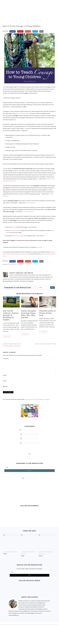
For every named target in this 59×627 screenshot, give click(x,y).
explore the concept (18, 235)
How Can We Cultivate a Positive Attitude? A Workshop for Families (11, 315)
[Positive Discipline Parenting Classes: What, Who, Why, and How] (29, 302)
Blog (9, 264)
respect (18, 113)
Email (5, 381)
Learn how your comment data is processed (37, 399)
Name (5, 375)
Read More (7, 336)
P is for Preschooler (28, 211)
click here (39, 247)
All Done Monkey (30, 202)
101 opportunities (15, 230)
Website (5, 386)
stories (14, 227)
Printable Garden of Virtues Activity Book (47, 313)
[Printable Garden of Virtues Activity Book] (47, 302)
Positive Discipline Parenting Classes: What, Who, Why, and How (28, 314)
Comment (5, 358)
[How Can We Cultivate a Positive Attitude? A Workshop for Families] (11, 302)
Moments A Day (29, 10)
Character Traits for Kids (15, 264)
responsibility (25, 113)
